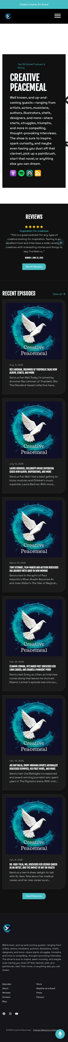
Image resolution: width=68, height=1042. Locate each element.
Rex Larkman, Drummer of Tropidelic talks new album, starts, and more (33, 371)
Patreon (40, 997)
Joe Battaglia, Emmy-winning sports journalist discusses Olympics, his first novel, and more (33, 767)
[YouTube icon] (16, 1014)
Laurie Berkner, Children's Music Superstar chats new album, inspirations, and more (31, 470)
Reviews (6, 992)
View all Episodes (34, 896)
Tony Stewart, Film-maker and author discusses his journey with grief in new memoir (33, 569)
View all (57, 294)
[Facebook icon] (4, 1014)
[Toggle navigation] (57, 16)
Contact (6, 997)
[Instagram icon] (10, 1014)
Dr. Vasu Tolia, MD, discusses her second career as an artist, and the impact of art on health (33, 866)
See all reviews (34, 266)
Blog (4, 1001)
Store (39, 984)
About (5, 988)
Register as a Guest (45, 988)
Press (39, 992)
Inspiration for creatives (34, 231)
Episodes (6, 984)
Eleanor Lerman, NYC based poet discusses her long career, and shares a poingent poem (32, 668)
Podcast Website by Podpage (46, 1030)
